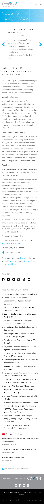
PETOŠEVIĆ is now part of (15, 478)
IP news (10, 261)
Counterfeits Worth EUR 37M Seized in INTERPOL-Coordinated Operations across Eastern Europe (20, 409)
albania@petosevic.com (12, 243)
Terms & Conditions (12, 492)
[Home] (10, 4)
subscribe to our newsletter (16, 468)
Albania (22, 258)
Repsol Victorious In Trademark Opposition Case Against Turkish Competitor (17, 301)
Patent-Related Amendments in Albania (20, 294)
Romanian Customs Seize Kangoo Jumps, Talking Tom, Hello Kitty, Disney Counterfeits (20, 418)
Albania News (14, 434)
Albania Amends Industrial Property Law (19, 449)
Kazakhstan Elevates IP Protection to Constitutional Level (20, 32)
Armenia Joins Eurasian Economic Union (21, 402)
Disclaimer (27, 492)
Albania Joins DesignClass (13, 457)
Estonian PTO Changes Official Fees (19, 386)
